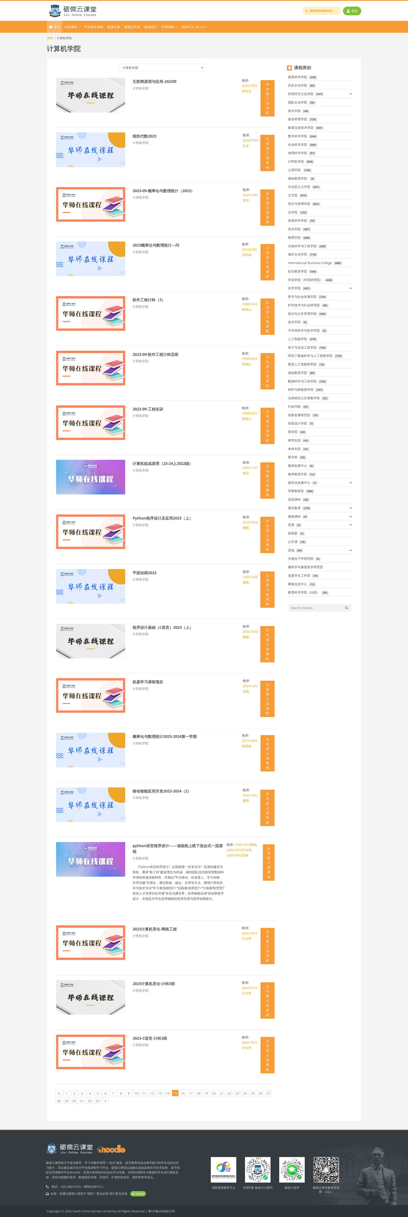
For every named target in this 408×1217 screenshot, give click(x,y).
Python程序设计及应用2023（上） (163, 518)
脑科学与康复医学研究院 (305, 567)
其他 (291, 550)
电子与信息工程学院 (302, 347)
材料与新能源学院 (300, 389)
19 (207, 1093)
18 (199, 1093)
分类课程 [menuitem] (70, 27)
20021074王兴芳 (239, 850)
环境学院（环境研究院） (305, 280)
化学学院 (294, 288)
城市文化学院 (297, 254)
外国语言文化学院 (300, 94)
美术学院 (294, 111)
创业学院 (294, 322)
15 (175, 1093)
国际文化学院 (297, 102)
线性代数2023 (144, 136)
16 (183, 1093)
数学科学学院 (297, 136)
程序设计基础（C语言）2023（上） (163, 627)
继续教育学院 (298, 178)
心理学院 (295, 170)
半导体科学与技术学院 (304, 330)
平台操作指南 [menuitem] (93, 27)
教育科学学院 (297, 77)
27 (269, 1093)
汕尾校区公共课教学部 (304, 398)
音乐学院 (294, 229)
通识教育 (294, 508)
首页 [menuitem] (57, 27)
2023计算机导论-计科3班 (154, 983)
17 (191, 1093)
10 (137, 1093)
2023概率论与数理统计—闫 (156, 245)
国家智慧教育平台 (223, 1188)
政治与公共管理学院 (302, 313)
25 (253, 1093)
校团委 (293, 533)
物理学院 (294, 237)
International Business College (310, 263)
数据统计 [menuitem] (150, 27)
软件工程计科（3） (149, 299)
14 (168, 1093)
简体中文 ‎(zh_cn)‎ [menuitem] (193, 27)
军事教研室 (296, 491)
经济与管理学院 (299, 204)
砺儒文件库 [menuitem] (132, 27)
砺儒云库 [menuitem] (113, 27)
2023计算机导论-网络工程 (155, 929)
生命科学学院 (297, 144)
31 (82, 1101)
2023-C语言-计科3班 (150, 1038)
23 (238, 1093)
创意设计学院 (297, 423)
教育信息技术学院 (300, 127)
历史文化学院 (297, 85)
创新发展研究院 (299, 415)
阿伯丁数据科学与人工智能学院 (310, 356)
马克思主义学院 (299, 187)
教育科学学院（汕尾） (304, 592)
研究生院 (294, 440)
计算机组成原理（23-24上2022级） (163, 463)
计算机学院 (296, 161)
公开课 (293, 542)
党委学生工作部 (299, 575)
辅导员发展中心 (299, 482)
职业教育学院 (297, 271)
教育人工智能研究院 (302, 364)
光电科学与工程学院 (302, 246)
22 (230, 1093)
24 (245, 1093)
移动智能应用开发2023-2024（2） (162, 791)
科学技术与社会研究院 (304, 305)
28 (59, 1101)
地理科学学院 (297, 153)
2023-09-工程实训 (148, 409)
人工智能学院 (297, 339)
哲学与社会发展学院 (302, 296)
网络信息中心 (297, 584)
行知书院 (294, 406)
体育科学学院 (297, 220)
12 (152, 1093)
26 (261, 1093)
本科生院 (294, 449)
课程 (50, 38)
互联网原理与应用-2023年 (155, 81)
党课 (291, 525)
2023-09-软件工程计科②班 (155, 354)
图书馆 (293, 457)
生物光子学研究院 (300, 558)
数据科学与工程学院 (302, 381)
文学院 (293, 195)
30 (74, 1101)
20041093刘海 (237, 855)
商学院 (293, 432)
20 (214, 1093)
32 (90, 1101)
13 (160, 1093)
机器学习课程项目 (148, 681)
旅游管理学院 (297, 119)
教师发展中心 (297, 465)
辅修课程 (294, 516)
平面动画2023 (144, 572)
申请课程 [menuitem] (168, 27)
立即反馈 (139, 1193)
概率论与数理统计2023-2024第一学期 (165, 736)
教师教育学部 (297, 474)
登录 (354, 11)
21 (222, 1093)
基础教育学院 (297, 373)
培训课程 (294, 499)
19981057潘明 (245, 844)
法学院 (293, 212)
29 (67, 1101)
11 (144, 1093)
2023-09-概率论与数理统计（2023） (164, 190)
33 (98, 1101)
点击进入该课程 (267, 98)
